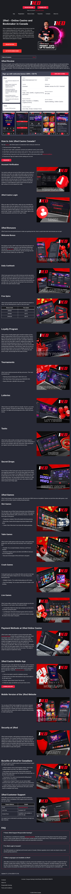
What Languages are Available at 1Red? (17, 857)
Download (43, 7)
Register (6, 160)
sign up (7, 144)
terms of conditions (47, 154)
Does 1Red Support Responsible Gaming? (18, 832)
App (14, 13)
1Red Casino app (20, 669)
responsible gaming (30, 836)
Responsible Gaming (6, 885)
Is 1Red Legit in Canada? (13, 846)
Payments (40, 13)
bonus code (10, 249)
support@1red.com (23, 807)
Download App (8, 686)
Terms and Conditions (6, 887)
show (34, 57)
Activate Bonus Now (12, 51)
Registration (21, 13)
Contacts (48, 13)
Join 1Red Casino (59, 73)
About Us (56, 13)
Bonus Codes (31, 13)
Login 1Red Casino (39, 10)
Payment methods (5, 636)
